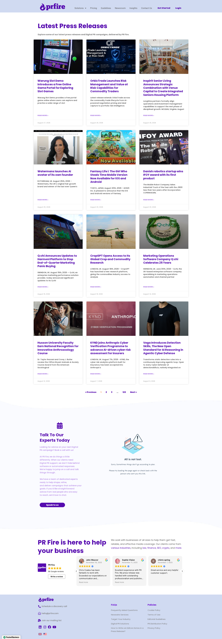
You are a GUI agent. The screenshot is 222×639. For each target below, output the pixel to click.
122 (124, 392)
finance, (151, 547)
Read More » (43, 115)
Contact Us (146, 8)
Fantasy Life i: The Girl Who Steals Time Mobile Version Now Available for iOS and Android (108, 176)
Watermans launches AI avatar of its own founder (55, 173)
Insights (133, 8)
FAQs (114, 604)
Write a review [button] (56, 576)
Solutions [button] (79, 8)
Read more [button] (83, 582)
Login (178, 8)
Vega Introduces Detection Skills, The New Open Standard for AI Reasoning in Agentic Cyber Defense (163, 348)
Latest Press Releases (72, 25)
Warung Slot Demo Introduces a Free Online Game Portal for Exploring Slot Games (55, 86)
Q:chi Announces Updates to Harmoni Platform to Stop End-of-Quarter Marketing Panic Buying (57, 261)
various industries (121, 547)
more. (178, 547)
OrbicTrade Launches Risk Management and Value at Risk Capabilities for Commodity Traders (109, 86)
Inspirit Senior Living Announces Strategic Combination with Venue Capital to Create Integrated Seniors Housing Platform (163, 88)
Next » (133, 392)
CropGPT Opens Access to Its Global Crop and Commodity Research (110, 259)
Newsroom (120, 8)
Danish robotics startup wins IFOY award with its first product (163, 174)
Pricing (93, 8)
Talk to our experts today (55, 437)
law (144, 547)
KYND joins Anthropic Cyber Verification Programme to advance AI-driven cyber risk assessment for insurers (110, 348)
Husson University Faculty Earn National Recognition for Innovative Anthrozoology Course (58, 348)
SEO (159, 547)
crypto (165, 547)
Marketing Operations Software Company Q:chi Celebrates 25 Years (160, 259)
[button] (182, 571)
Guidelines (106, 8)
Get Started (164, 8)
